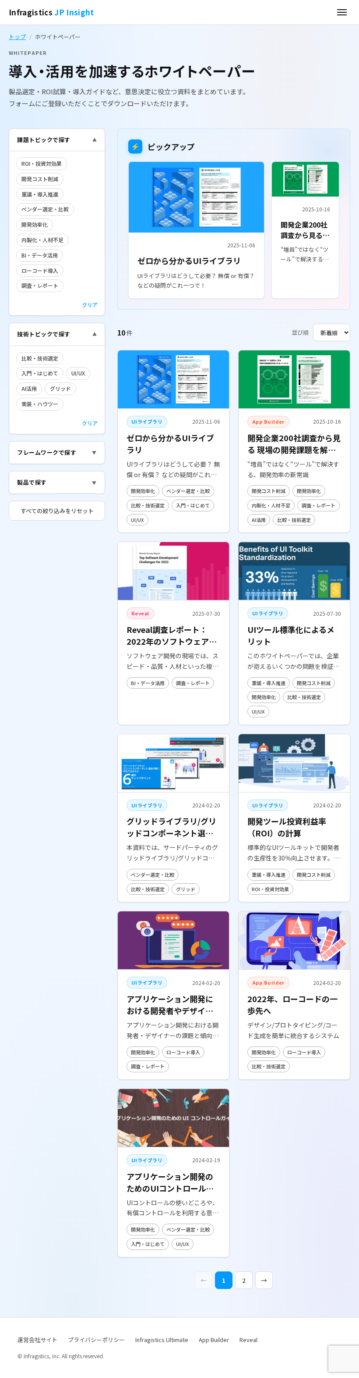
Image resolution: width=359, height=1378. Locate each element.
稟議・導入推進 (39, 194)
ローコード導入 (39, 270)
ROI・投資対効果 (41, 163)
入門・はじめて (39, 373)
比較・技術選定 (39, 358)
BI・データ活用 (39, 255)
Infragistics (51, 12)
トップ (17, 36)
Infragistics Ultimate (161, 1339)
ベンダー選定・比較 (45, 209)
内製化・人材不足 (42, 239)
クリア (90, 304)
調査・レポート (39, 285)
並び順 (300, 332)
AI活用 (29, 388)
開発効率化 (34, 224)
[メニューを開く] (342, 12)
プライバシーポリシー (96, 1339)
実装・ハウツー (39, 403)
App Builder (214, 1339)
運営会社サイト (37, 1339)
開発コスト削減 (39, 178)
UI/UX (78, 373)
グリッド (60, 388)
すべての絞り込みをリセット (57, 511)
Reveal (248, 1339)
